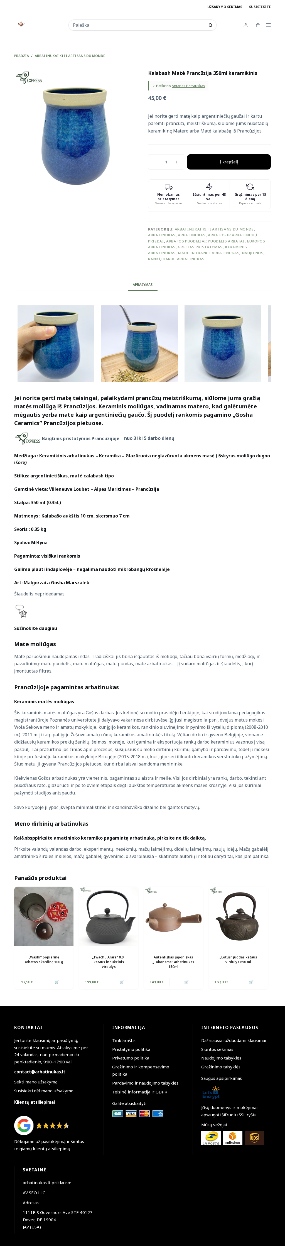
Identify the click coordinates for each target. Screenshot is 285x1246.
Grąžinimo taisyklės (220, 1067)
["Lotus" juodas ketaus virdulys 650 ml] (238, 916)
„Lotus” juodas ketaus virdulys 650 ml (238, 959)
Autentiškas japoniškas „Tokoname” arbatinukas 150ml (173, 962)
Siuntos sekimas (217, 1049)
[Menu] (268, 25)
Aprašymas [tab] (143, 284)
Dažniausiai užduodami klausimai (233, 1040)
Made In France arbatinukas (208, 252)
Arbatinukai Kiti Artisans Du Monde (214, 229)
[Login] (246, 25)
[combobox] (139, 25)
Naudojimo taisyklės (221, 1058)
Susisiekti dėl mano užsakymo (43, 1090)
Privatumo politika (130, 1058)
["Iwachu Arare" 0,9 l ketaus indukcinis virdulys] (108, 916)
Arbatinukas (162, 234)
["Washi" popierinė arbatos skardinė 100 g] (43, 916)
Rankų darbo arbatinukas (176, 258)
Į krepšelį (229, 162)
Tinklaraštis (124, 1040)
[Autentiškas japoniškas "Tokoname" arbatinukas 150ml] (173, 916)
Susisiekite (260, 6)
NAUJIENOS (253, 252)
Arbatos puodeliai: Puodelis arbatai (205, 241)
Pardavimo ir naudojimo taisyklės (145, 1083)
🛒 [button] (57, 981)
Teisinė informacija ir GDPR (139, 1092)
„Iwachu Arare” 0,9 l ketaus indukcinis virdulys (109, 962)
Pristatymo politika (131, 1049)
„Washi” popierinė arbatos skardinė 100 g (44, 959)
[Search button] (210, 25)
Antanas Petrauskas (188, 85)
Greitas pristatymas (200, 246)
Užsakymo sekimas (224, 6)
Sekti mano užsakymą (36, 1082)
